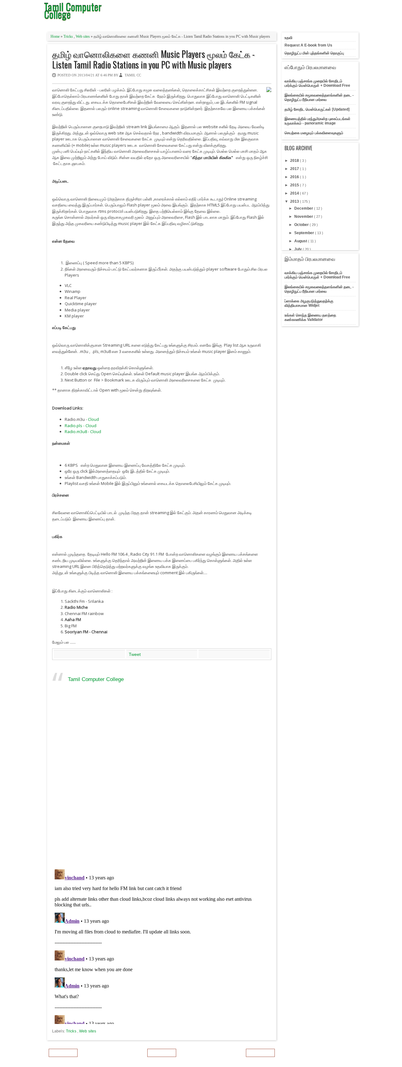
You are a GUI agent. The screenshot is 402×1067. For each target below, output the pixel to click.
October (302, 225)
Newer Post (63, 1053)
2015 (295, 185)
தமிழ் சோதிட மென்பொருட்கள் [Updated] (317, 109)
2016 (295, 177)
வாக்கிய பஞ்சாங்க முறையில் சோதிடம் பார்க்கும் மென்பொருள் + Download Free (317, 83)
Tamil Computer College (96, 679)
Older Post (260, 1053)
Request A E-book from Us (308, 45)
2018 (295, 160)
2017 (295, 169)
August (301, 241)
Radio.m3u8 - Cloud (83, 431)
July (298, 249)
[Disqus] (161, 782)
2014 (295, 193)
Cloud (93, 419)
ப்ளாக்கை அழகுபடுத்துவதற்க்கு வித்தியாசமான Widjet (309, 303)
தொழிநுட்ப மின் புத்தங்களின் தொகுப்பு (314, 53)
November (304, 216)
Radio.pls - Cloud (80, 425)
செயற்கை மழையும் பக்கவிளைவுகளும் (314, 133)
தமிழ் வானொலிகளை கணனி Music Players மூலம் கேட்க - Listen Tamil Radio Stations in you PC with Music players (153, 59)
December (304, 208)
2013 (295, 201)
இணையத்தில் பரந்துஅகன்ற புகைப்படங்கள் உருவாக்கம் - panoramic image (317, 121)
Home (56, 36)
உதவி (288, 38)
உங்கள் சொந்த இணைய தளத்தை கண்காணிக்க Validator (310, 317)
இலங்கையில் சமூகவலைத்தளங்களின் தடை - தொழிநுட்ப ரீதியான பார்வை (319, 97)
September (304, 233)
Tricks (68, 36)
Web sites (83, 36)
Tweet (135, 654)
